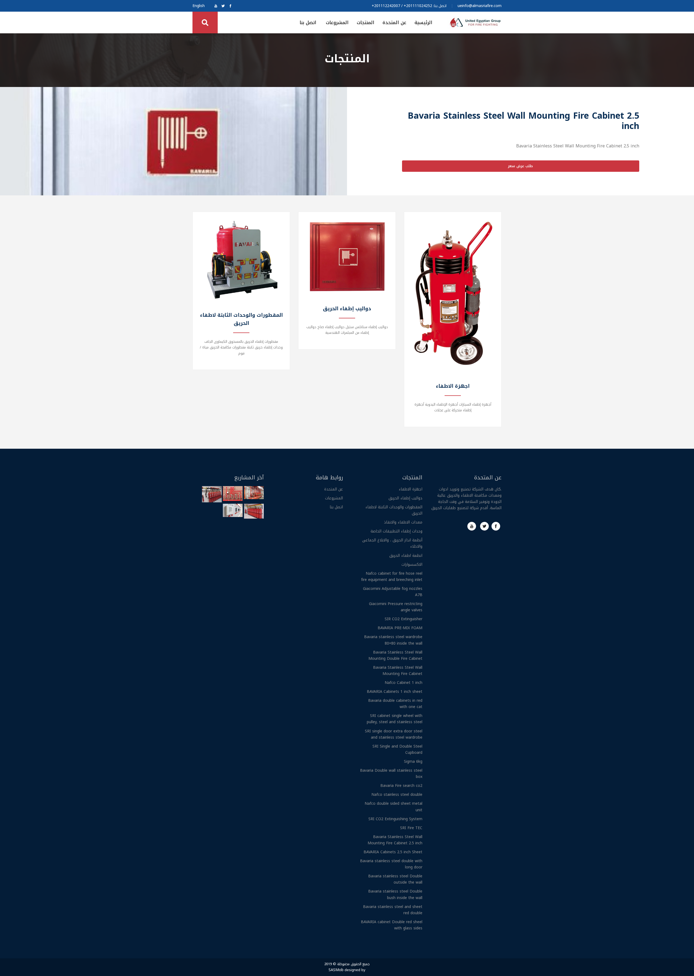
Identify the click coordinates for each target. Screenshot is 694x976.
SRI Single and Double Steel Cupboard (397, 749)
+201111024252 (418, 6)
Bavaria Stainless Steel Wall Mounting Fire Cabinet (397, 670)
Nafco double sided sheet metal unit (393, 806)
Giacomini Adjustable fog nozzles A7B (392, 592)
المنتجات (365, 22)
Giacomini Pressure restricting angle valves (395, 607)
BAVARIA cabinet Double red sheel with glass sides (391, 925)
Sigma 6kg (413, 761)
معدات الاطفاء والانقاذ (403, 522)
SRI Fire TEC (411, 828)
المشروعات (337, 22)
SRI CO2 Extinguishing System (395, 819)
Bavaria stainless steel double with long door (391, 864)
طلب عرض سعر (520, 166)
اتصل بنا (308, 22)
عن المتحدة (394, 22)
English (198, 6)
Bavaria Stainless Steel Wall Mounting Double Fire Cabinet (395, 655)
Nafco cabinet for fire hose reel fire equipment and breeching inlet (391, 576)
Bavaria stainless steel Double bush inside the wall (395, 894)
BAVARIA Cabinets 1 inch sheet (394, 692)
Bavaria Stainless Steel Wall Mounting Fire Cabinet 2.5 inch (395, 840)
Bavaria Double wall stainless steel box (391, 773)
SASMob (336, 970)
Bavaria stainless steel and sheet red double (392, 910)
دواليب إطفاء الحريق (405, 498)
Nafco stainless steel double (396, 794)
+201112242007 (386, 6)
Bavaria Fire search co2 (401, 786)
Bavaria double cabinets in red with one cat (395, 703)
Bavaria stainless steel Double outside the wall (395, 879)
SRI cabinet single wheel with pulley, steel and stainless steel (394, 719)
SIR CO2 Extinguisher (403, 619)
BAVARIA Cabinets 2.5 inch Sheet (393, 852)
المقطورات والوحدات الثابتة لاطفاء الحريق (393, 510)
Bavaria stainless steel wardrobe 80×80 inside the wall (393, 640)
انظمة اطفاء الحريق (405, 555)
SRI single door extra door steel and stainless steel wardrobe (393, 734)
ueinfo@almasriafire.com (480, 6)
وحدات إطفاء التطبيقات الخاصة (396, 531)
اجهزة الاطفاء (410, 489)
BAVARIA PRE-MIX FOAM (400, 628)
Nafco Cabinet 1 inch (403, 683)
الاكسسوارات (411, 564)
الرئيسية (423, 22)
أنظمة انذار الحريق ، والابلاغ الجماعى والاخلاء (392, 543)
